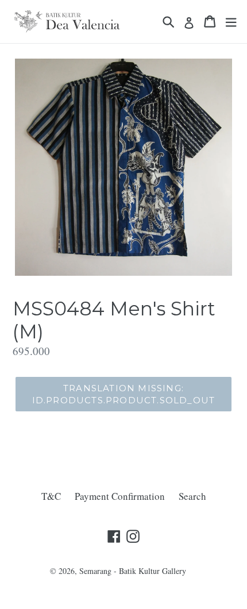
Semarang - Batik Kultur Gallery (132, 570)
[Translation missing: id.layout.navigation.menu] (231, 21)
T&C (51, 496)
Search (192, 496)
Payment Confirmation (120, 496)
